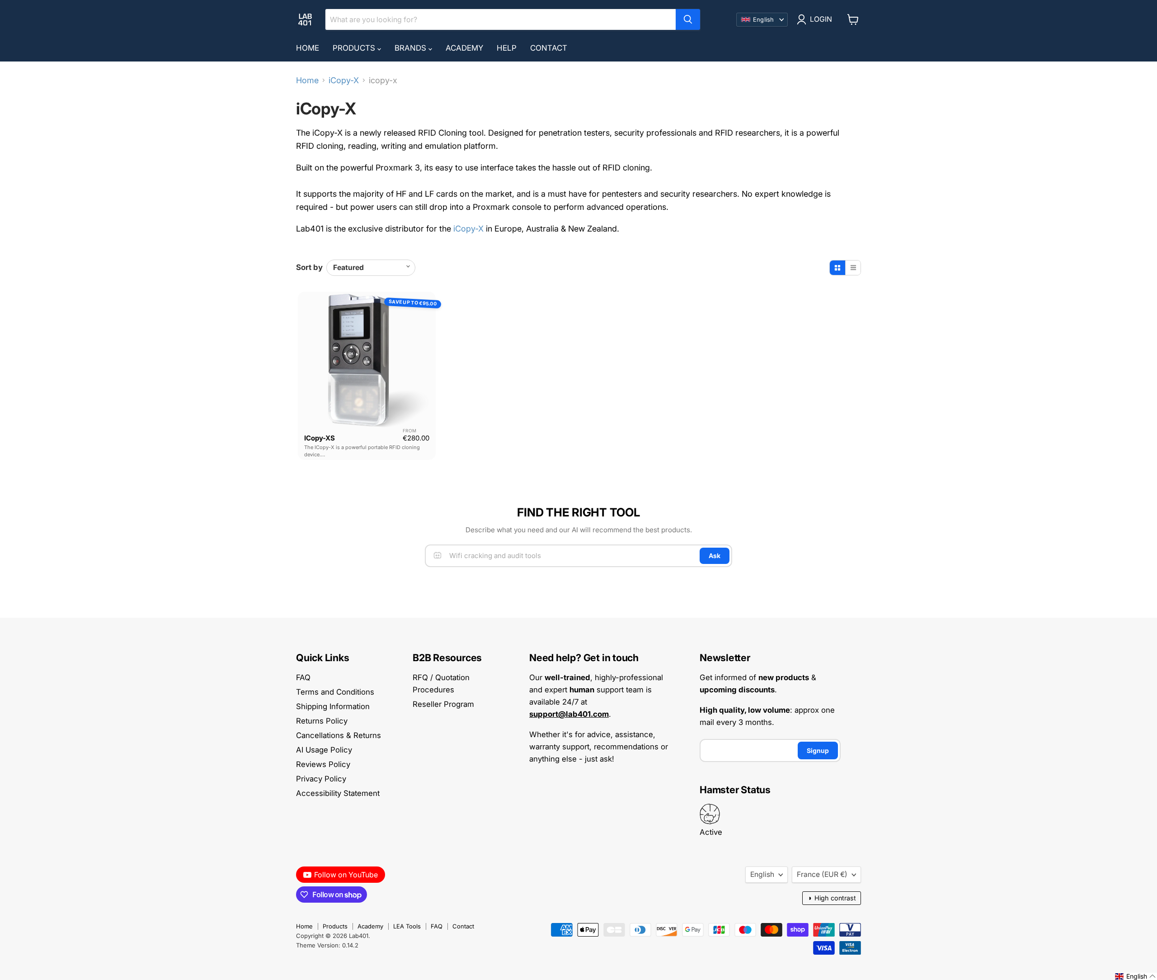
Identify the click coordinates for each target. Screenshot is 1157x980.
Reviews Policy (323, 764)
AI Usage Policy (324, 749)
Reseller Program (443, 704)
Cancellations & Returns (338, 735)
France (822, 874)
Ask (714, 555)
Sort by (309, 267)
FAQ (303, 677)
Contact (548, 47)
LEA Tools (407, 926)
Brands (411, 47)
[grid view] (837, 267)
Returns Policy (322, 720)
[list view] (853, 267)
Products (355, 47)
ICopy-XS (319, 438)
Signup (818, 750)
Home (307, 47)
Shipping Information (333, 706)
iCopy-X (344, 80)
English (762, 874)
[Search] (688, 19)
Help (507, 47)
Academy (464, 47)
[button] (1135, 976)
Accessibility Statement (338, 793)
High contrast (831, 898)
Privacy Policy (321, 778)
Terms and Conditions (335, 691)
